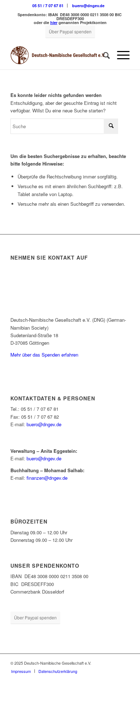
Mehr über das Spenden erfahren (44, 354)
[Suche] (103, 55)
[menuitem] (48, 6)
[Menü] (120, 55)
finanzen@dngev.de (47, 477)
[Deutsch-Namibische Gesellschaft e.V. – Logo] (58, 55)
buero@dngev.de (88, 5)
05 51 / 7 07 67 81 (48, 5)
